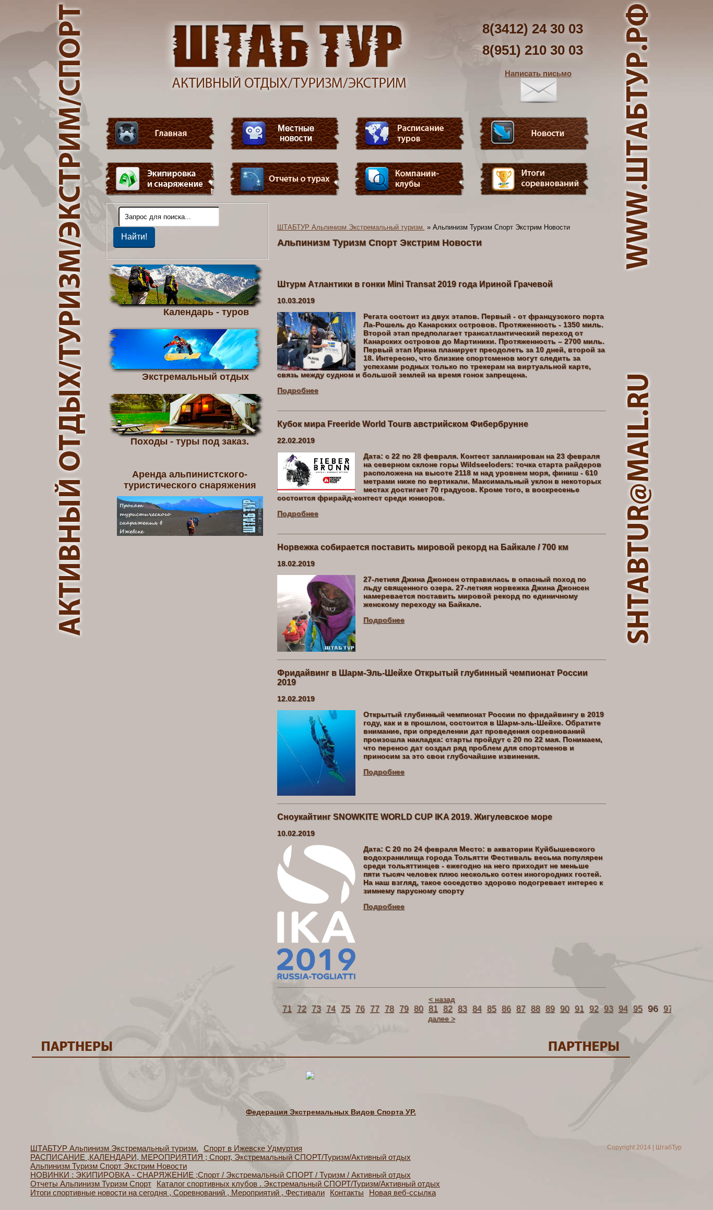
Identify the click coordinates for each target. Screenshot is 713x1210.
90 (564, 1008)
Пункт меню (160, 179)
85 (491, 1008)
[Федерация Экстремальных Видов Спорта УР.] (331, 1103)
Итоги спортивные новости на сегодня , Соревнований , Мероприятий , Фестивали (177, 1192)
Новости (534, 133)
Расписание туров (409, 133)
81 (433, 1008)
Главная (160, 133)
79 (404, 1008)
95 (638, 1008)
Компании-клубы (409, 179)
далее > (441, 1018)
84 (477, 1008)
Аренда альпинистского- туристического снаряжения (190, 479)
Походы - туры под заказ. (189, 441)
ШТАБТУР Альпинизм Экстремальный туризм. (351, 227)
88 (535, 1008)
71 (287, 1008)
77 (374, 1008)
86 (506, 1008)
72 (301, 1008)
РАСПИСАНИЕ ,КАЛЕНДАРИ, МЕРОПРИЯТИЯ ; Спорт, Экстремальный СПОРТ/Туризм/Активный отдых (220, 1157)
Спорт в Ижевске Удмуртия (253, 1148)
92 (594, 1008)
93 (608, 1008)
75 (345, 1008)
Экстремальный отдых (195, 376)
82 (448, 1008)
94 (623, 1008)
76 (360, 1008)
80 (418, 1008)
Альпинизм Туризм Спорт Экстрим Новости (108, 1165)
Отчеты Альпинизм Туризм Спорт (90, 1183)
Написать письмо (538, 73)
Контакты (347, 1192)
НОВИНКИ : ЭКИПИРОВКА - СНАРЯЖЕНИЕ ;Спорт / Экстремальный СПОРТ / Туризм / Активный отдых (220, 1174)
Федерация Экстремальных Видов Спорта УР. (331, 1112)
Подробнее (297, 390)
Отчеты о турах (285, 179)
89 (550, 1008)
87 (521, 1008)
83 (462, 1008)
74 (331, 1008)
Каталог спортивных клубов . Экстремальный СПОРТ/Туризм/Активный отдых (298, 1183)
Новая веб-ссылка (402, 1192)
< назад (442, 999)
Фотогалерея (534, 179)
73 (316, 1008)
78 (389, 1008)
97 (668, 1008)
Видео (285, 133)
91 (579, 1008)
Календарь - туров (206, 311)
